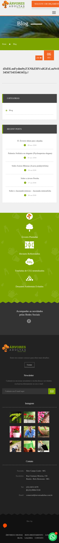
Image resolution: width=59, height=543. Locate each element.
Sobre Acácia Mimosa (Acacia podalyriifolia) (30, 166)
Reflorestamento (34, 535)
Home (4, 44)
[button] (52, 536)
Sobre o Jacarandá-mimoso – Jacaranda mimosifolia (30, 191)
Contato (39, 538)
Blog (19, 538)
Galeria (29, 538)
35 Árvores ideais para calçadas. (30, 141)
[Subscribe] (51, 391)
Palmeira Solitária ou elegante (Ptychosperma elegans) (30, 153)
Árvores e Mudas (14, 535)
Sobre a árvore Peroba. (30, 178)
